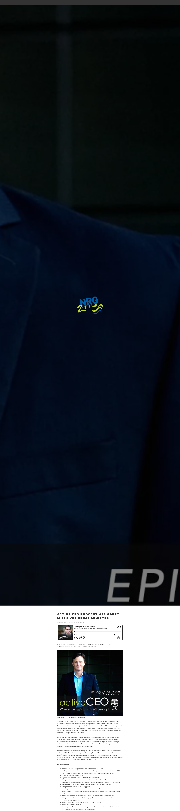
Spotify (67, 647)
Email (79, 647)
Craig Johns (80, 622)
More (94, 647)
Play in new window (70, 644)
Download (81, 644)
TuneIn (85, 647)
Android (73, 647)
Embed (108, 644)
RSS (89, 647)
